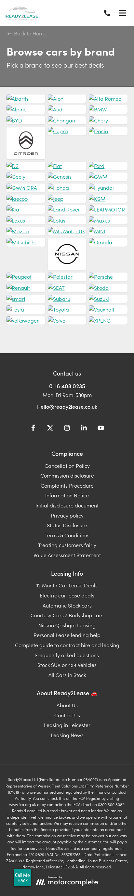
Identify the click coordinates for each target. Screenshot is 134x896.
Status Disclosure (67, 525)
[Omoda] (108, 242)
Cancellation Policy (67, 465)
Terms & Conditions (67, 535)
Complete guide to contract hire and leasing (67, 644)
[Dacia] (108, 131)
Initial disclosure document (67, 505)
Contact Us (67, 715)
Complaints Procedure (67, 485)
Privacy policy (67, 515)
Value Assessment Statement (67, 554)
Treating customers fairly (67, 544)
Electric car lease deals (67, 595)
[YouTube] (100, 428)
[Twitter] (50, 428)
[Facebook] (33, 428)
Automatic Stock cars (67, 605)
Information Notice (67, 495)
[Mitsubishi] (26, 242)
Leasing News (67, 734)
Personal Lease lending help (67, 634)
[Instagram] (67, 428)
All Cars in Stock (67, 674)
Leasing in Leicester (67, 724)
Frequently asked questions (67, 655)
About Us (67, 705)
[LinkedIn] (83, 428)
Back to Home (30, 33)
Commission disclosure (67, 475)
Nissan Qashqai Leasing (67, 625)
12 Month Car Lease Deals (67, 585)
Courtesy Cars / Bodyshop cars (67, 615)
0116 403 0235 (67, 386)
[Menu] (122, 12)
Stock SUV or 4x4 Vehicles (67, 664)
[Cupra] (67, 131)
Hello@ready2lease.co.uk (67, 406)
